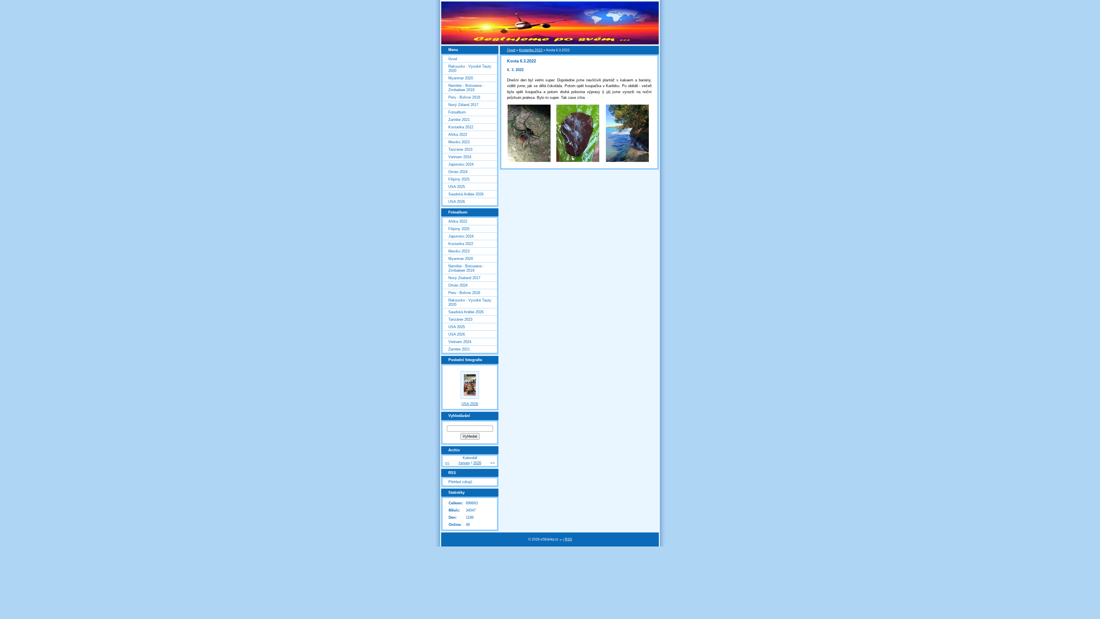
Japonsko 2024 (461, 164)
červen (464, 463)
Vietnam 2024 (459, 157)
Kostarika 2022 (531, 50)
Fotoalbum (457, 112)
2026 (477, 463)
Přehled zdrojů (460, 482)
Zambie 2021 (459, 119)
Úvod (511, 50)
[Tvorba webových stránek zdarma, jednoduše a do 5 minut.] (561, 539)
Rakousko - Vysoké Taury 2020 (469, 68)
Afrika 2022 (457, 134)
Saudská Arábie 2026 (466, 194)
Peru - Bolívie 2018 (464, 97)
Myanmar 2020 (460, 78)
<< (447, 463)
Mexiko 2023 (459, 142)
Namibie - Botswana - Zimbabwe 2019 (466, 87)
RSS (568, 539)
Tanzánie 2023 (460, 149)
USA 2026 (456, 201)
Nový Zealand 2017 (464, 278)
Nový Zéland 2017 (463, 105)
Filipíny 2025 (459, 179)
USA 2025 (456, 187)
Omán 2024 (457, 172)
